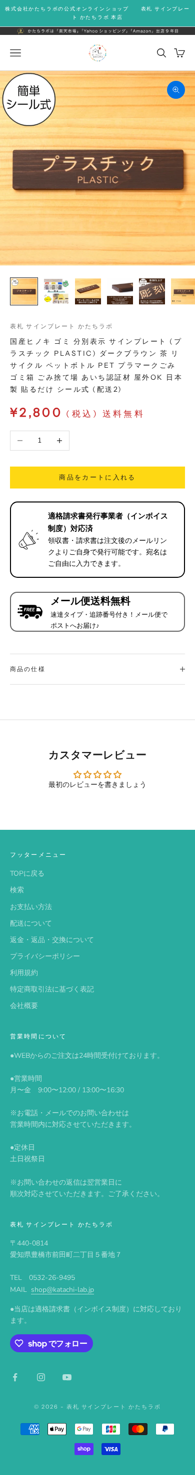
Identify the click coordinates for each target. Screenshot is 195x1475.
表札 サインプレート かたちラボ (62, 326)
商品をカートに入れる (97, 477)
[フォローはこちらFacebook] (15, 1377)
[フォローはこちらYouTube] (67, 1377)
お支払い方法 (31, 907)
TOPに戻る (27, 873)
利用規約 (24, 973)
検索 (17, 890)
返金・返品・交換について (52, 940)
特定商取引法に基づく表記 (52, 989)
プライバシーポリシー (45, 956)
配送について (31, 923)
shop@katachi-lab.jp (62, 1289)
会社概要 (24, 1005)
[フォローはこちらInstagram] (41, 1377)
